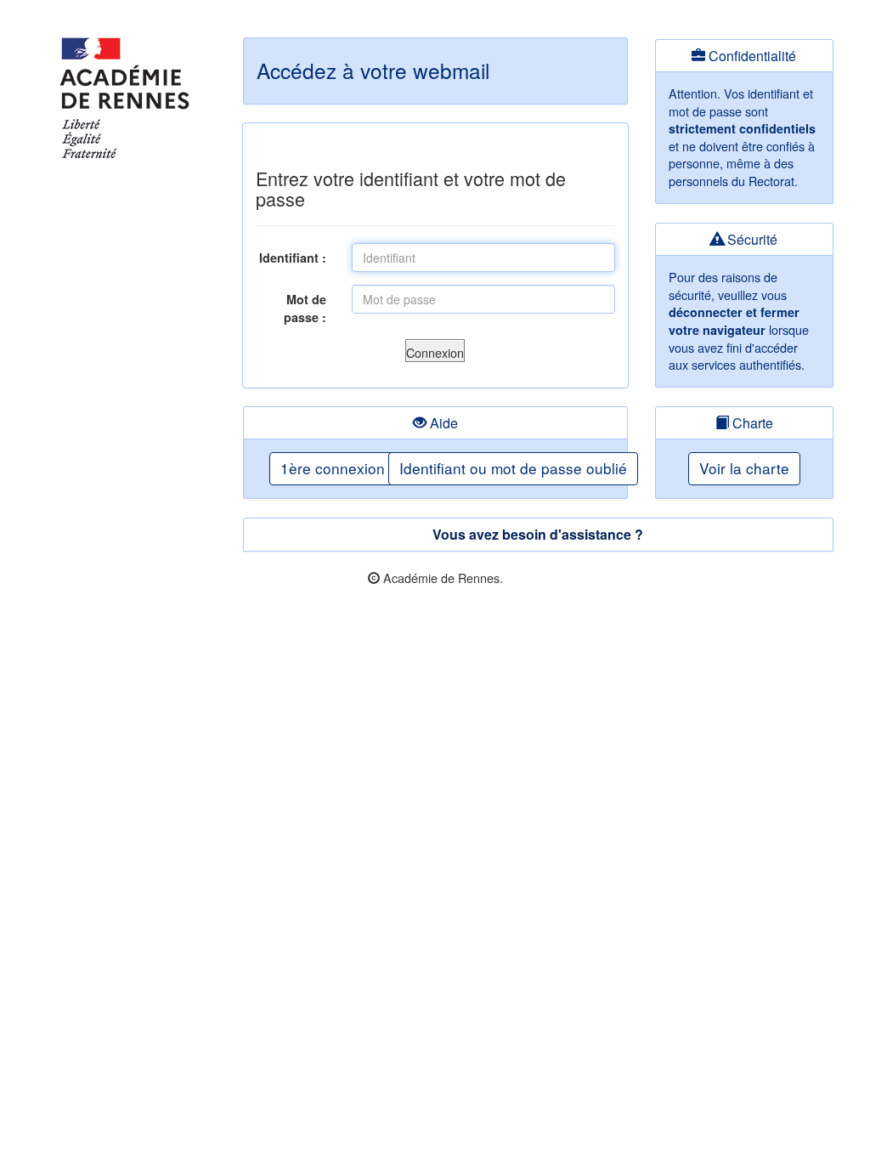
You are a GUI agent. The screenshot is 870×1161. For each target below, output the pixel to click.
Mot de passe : (305, 308)
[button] (435, 351)
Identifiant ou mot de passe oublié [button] (513, 468)
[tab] (538, 535)
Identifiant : (292, 257)
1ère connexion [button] (332, 468)
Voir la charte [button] (744, 468)
